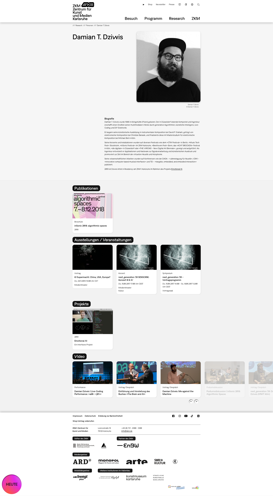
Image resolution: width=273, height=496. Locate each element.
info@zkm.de (126, 431)
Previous (191, 401)
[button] (168, 66)
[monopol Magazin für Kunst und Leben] (108, 461)
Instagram (180, 416)
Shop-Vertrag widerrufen (83, 421)
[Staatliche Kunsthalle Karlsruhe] (158, 477)
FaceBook (173, 416)
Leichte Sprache (180, 4)
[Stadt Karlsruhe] (103, 445)
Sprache (192, 4)
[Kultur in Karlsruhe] (175, 461)
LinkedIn (198, 416)
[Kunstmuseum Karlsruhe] (136, 477)
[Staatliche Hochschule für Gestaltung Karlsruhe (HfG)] (109, 478)
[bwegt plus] (80, 477)
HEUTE (12, 484)
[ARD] (82, 461)
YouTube (186, 416)
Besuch (131, 18)
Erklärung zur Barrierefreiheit (110, 416)
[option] (94, 213)
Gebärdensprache (186, 4)
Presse (171, 4)
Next (196, 401)
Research (177, 18)
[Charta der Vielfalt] (176, 487)
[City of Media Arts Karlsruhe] (196, 487)
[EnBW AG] (128, 445)
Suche (198, 4)
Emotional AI (176, 169)
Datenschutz (90, 416)
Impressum (77, 416)
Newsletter (160, 4)
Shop (150, 4)
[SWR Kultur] (160, 461)
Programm (153, 18)
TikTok (192, 416)
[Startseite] (86, 11)
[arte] (136, 461)
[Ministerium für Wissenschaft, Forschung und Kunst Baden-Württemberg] (83, 446)
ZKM (196, 18)
